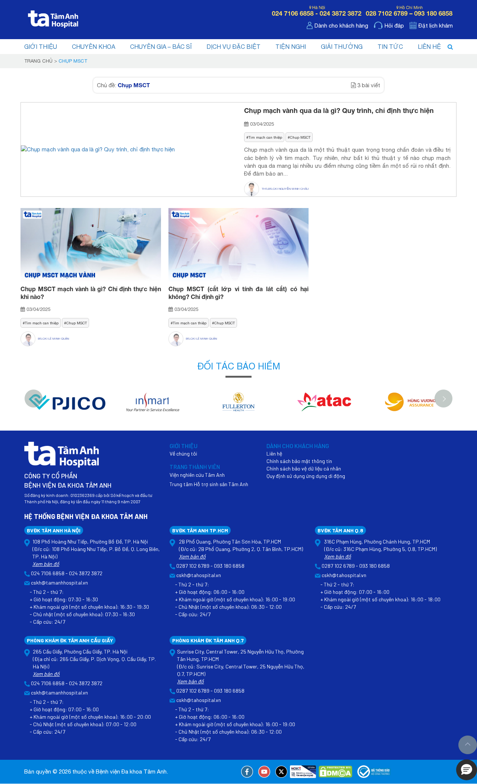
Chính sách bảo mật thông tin (299, 461)
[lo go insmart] (152, 406)
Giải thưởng (342, 46)
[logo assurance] (410, 406)
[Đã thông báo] (374, 771)
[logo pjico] (67, 406)
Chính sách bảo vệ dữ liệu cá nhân (303, 468)
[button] (466, 769)
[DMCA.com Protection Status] (335, 771)
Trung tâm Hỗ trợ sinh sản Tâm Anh (209, 484)
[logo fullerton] (238, 406)
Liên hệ (429, 46)
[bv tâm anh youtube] (264, 771)
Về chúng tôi (183, 453)
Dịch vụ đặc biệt (233, 46)
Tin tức (390, 46)
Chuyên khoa (93, 46)
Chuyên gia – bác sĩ (161, 46)
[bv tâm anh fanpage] (247, 771)
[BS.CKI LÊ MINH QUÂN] (29, 338)
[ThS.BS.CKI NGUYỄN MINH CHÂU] (253, 189)
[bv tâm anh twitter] (281, 771)
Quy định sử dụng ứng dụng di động (305, 476)
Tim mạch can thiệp (265, 137)
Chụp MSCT (300, 137)
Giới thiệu (40, 46)
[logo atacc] (324, 406)
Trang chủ (38, 61)
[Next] (443, 398)
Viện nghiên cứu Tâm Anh (197, 475)
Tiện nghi (290, 46)
